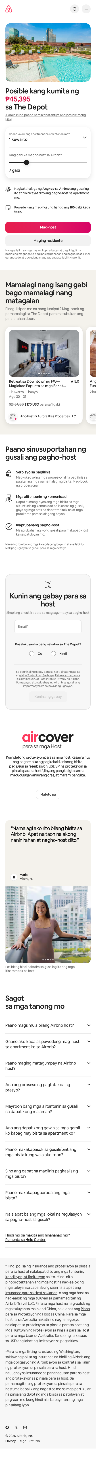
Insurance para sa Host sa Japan (31, 1293)
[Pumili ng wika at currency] (74, 8)
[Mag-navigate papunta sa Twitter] (16, 1427)
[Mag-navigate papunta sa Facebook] (7, 1427)
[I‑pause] (13, 877)
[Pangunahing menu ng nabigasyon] (86, 8)
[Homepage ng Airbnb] (8, 9)
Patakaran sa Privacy (53, 679)
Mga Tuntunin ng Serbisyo (37, 675)
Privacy (10, 1441)
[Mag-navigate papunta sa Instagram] (25, 1427)
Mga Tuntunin (30, 1441)
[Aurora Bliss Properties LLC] (13, 416)
